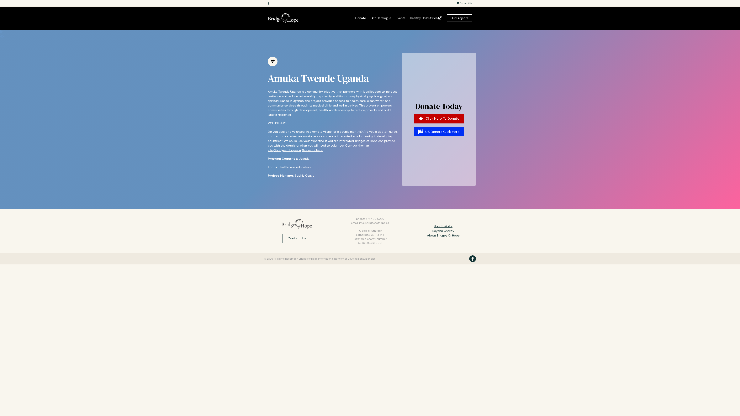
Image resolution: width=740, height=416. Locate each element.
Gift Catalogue (381, 18)
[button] (439, 118)
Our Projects (459, 18)
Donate (360, 18)
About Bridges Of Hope (443, 235)
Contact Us (465, 3)
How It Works (443, 226)
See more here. (312, 150)
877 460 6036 (375, 219)
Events (400, 18)
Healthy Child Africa (424, 18)
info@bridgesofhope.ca (284, 150)
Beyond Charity (443, 231)
